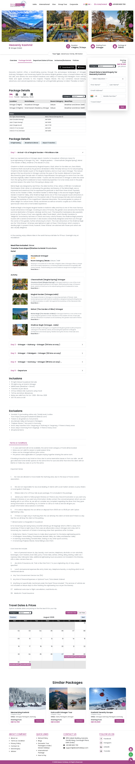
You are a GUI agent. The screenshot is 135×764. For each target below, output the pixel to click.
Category (66, 96)
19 (51, 646)
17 (29, 646)
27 (62, 654)
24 (29, 654)
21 (73, 646)
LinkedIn (107, 747)
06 (62, 631)
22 (84, 646)
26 (51, 654)
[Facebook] (101, 738)
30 (19, 662)
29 (84, 654)
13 (62, 639)
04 (40, 631)
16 (19, 646)
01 (84, 623)
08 (84, 631)
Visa (54, 4)
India (35, 4)
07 (73, 631)
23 (19, 654)
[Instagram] (101, 742)
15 (84, 639)
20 (62, 646)
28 (73, 654)
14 (73, 639)
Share (82, 67)
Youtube (107, 751)
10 (29, 639)
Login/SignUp (101, 4)
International (44, 4)
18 (40, 646)
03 (29, 631)
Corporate (74, 4)
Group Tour (62, 4)
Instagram (107, 743)
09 (19, 639)
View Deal (39, 721)
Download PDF (68, 67)
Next (83, 617)
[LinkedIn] (101, 747)
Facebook (107, 739)
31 (29, 662)
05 (51, 631)
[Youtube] (101, 751)
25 (40, 654)
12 (51, 639)
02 (19, 631)
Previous (13, 617)
